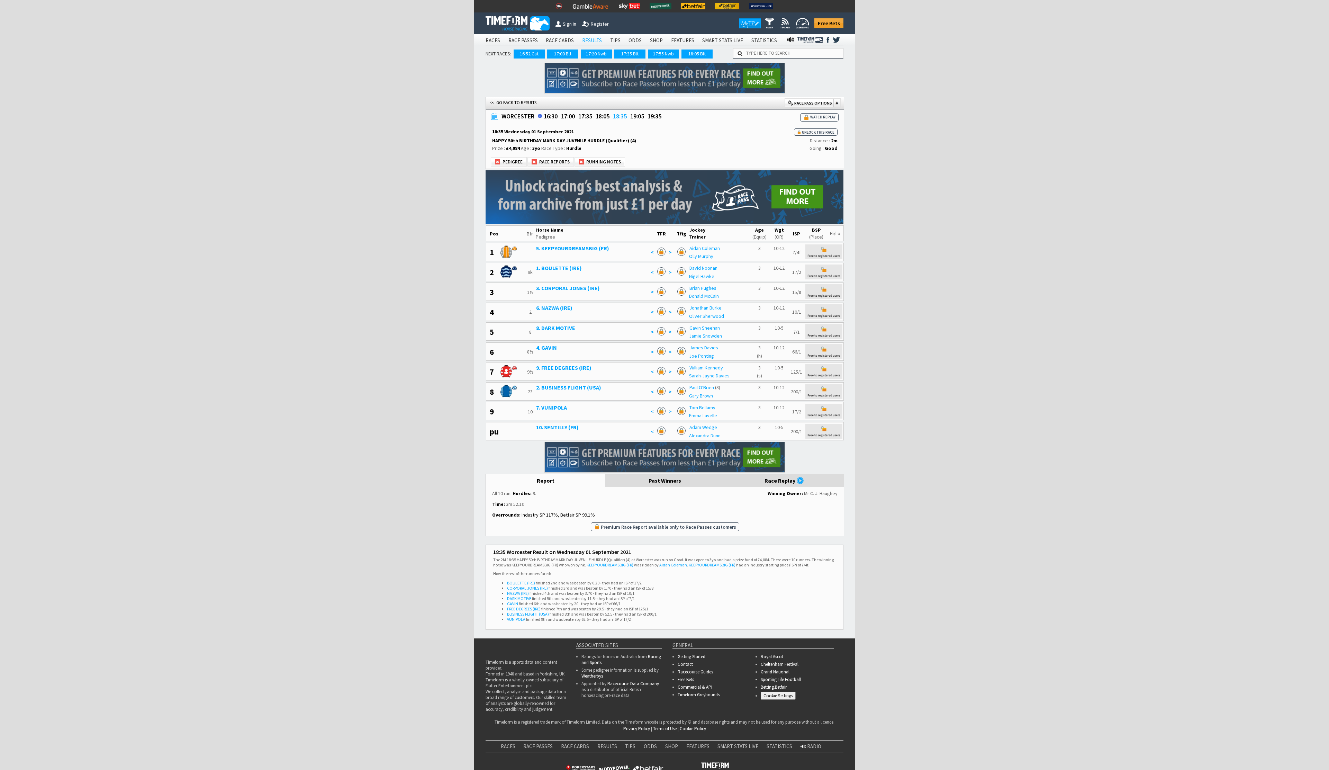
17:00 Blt (562, 54)
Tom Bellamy (702, 407)
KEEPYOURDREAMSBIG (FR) (610, 564)
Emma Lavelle (703, 415)
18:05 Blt (697, 54)
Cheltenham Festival (779, 664)
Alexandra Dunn (705, 435)
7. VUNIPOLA (551, 407)
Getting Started (691, 657)
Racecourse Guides (695, 672)
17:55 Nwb (663, 54)
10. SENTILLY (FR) (557, 427)
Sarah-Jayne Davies (709, 376)
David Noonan (703, 268)
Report (545, 480)
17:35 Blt (630, 54)
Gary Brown (701, 396)
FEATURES (682, 40)
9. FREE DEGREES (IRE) (563, 367)
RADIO (813, 746)
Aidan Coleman (704, 248)
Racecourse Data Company (633, 684)
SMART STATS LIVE (722, 40)
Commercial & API (695, 687)
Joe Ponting (701, 356)
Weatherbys (592, 676)
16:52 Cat (529, 54)
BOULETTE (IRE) (521, 582)
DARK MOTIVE (519, 598)
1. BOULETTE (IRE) (559, 268)
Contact (685, 664)
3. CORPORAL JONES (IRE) (568, 288)
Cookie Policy (693, 729)
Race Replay (780, 480)
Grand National (775, 672)
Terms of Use (665, 729)
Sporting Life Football (781, 679)
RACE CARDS (560, 40)
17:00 (568, 116)
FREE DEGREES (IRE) (524, 608)
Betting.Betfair (774, 687)
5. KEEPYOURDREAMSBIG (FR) (572, 248)
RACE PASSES (523, 40)
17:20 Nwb (596, 54)
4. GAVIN (546, 347)
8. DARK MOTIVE (555, 327)
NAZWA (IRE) (518, 593)
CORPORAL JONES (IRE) (527, 588)
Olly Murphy (701, 256)
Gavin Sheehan (704, 328)
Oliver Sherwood (706, 316)
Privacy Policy (636, 729)
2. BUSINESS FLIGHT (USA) (568, 387)
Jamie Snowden (705, 336)
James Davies (703, 347)
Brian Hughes (702, 288)
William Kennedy (706, 368)
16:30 (551, 116)
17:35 (585, 116)
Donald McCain (704, 296)
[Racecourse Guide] (540, 116)
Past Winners (665, 480)
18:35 (620, 116)
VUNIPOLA (516, 619)
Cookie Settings (778, 696)
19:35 (654, 116)
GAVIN (512, 603)
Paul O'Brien (701, 387)
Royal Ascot (772, 657)
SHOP (656, 40)
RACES (493, 40)
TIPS (615, 40)
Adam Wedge (703, 427)
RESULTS (592, 40)
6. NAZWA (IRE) (554, 307)
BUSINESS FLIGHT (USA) (528, 614)
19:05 (637, 116)
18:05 (602, 116)
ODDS (635, 40)
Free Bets (829, 23)
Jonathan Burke (705, 308)
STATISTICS (764, 40)
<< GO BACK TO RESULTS (512, 103)
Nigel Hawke (701, 276)
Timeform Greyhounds (699, 695)
